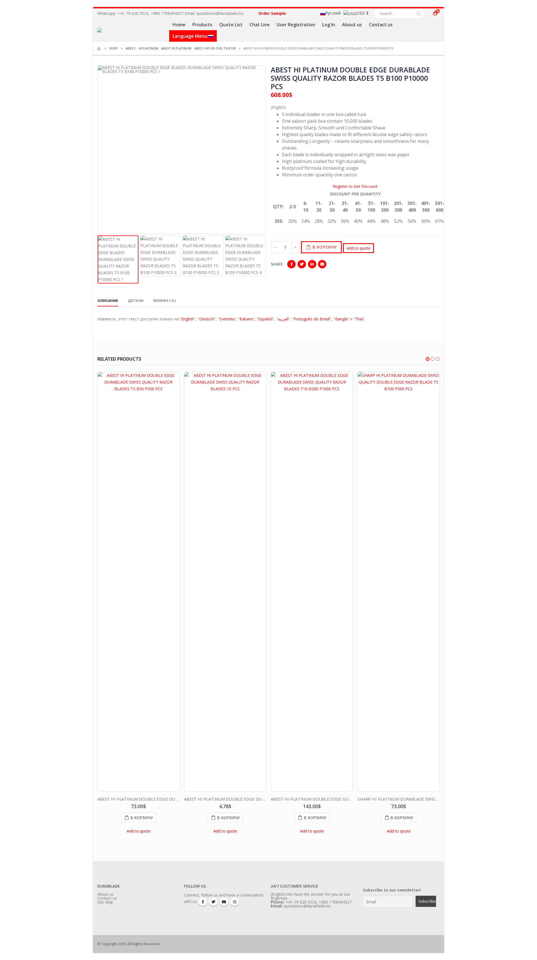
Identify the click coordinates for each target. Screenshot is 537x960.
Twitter (302, 264)
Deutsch (207, 318)
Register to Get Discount (355, 186)
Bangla (341, 318)
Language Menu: (190, 36)
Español (265, 318)
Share (277, 264)
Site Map (105, 902)
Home (179, 25)
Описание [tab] (107, 300)
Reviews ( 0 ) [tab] (164, 300)
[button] (427, 359)
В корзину (324, 247)
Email (322, 264)
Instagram (234, 902)
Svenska (226, 318)
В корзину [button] (141, 817)
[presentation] (99, 149)
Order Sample (272, 13)
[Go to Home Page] (99, 48)
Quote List (230, 25)
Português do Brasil (312, 318)
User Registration (296, 25)
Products (202, 25)
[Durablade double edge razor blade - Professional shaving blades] (131, 30)
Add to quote (358, 248)
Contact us (381, 25)
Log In (328, 25)
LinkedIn (312, 264)
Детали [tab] (135, 300)
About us (352, 25)
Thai (359, 318)
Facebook (291, 264)
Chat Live (259, 25)
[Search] (418, 13)
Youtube (224, 902)
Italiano (246, 318)
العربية (283, 318)
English (187, 318)
